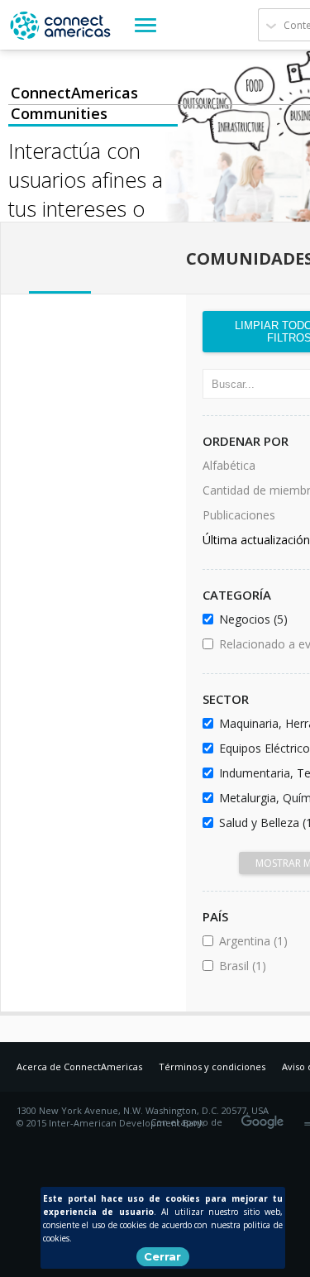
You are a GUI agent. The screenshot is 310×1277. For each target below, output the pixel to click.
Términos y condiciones (212, 1066)
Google (265, 1116)
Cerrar (162, 1256)
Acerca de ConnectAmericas (79, 1066)
